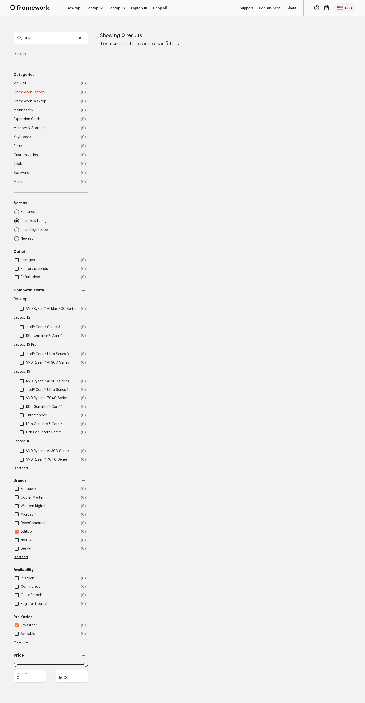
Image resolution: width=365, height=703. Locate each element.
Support (246, 8)
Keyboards (22, 137)
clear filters (165, 43)
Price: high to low (35, 230)
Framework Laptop (29, 92)
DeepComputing (34, 523)
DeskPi (26, 548)
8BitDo (26, 531)
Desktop (73, 8)
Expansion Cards (27, 119)
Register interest (34, 604)
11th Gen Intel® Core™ (43, 432)
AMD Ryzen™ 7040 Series (47, 398)
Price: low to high (35, 221)
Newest (27, 238)
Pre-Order (29, 625)
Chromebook (36, 415)
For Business (269, 8)
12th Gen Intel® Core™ (44, 424)
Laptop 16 (139, 8)
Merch (19, 182)
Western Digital (33, 506)
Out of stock (31, 595)
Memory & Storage (29, 128)
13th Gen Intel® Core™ (44, 335)
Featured (28, 212)
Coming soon (32, 586)
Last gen (28, 260)
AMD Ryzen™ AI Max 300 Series (51, 309)
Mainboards (23, 110)
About (291, 8)
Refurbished (30, 277)
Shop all (160, 8)
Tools (18, 164)
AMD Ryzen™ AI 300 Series (47, 362)
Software (21, 173)
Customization (26, 155)
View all (20, 83)
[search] (51, 38)
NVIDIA (26, 540)
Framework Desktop (30, 101)
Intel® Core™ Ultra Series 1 (47, 389)
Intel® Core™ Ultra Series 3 (47, 354)
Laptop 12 (94, 8)
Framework (30, 489)
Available (28, 634)
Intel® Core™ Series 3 (43, 327)
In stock (27, 578)
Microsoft (28, 514)
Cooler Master (32, 497)
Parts (18, 146)
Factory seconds (34, 269)
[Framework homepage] (30, 7)
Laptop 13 (117, 8)
